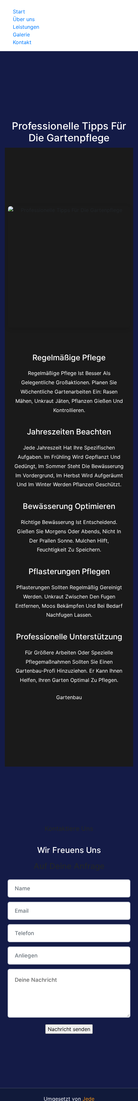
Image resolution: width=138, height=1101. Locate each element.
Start (19, 11)
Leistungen (26, 27)
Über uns (24, 19)
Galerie (21, 34)
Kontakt (22, 42)
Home (20, 4)
